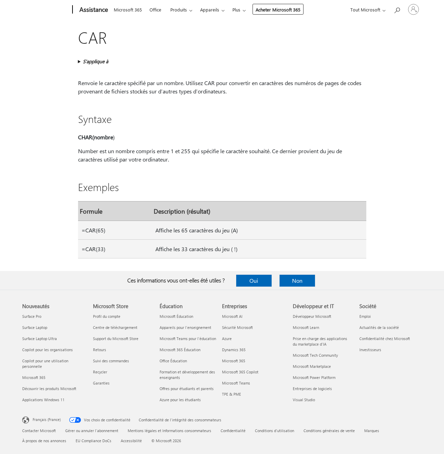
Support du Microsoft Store (115, 338)
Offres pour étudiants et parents (187, 388)
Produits (178, 10)
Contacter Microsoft (39, 430)
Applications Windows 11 (43, 399)
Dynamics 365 (234, 349)
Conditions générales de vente (329, 430)
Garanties (101, 383)
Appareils (209, 10)
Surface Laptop (34, 327)
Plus (236, 10)
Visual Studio (304, 399)
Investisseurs (370, 349)
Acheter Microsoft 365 (278, 10)
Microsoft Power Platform (314, 377)
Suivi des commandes (111, 360)
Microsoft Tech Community (315, 355)
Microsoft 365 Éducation (180, 349)
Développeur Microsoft (312, 316)
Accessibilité (131, 440)
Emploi (365, 316)
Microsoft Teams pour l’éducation (188, 338)
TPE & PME (231, 394)
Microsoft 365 (128, 10)
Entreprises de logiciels (312, 388)
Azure (227, 338)
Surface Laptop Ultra (39, 338)
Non (297, 280)
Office (155, 10)
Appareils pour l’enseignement (185, 327)
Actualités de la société (379, 327)
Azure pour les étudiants (180, 399)
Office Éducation (173, 360)
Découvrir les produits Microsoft (49, 388)
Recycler (100, 371)
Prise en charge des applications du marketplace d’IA (320, 341)
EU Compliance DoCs (93, 440)
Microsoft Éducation (176, 316)
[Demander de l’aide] (397, 9)
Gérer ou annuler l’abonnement (91, 430)
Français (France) (47, 419)
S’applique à (95, 61)
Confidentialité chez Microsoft (384, 338)
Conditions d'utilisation (274, 430)
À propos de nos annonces (44, 440)
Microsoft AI (232, 316)
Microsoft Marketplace (312, 366)
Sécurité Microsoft (237, 327)
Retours (99, 349)
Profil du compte (106, 316)
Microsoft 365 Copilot (240, 371)
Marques (371, 430)
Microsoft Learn (306, 327)
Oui (253, 280)
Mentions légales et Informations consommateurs (169, 430)
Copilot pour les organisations (47, 349)
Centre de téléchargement (115, 327)
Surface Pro (31, 316)
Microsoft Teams (236, 383)
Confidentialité (233, 430)
